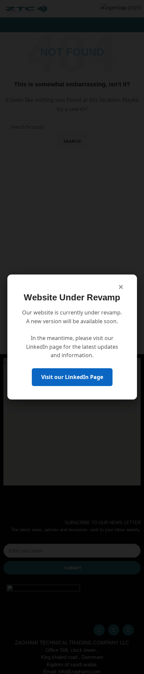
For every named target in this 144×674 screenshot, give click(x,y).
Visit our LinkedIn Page (72, 377)
